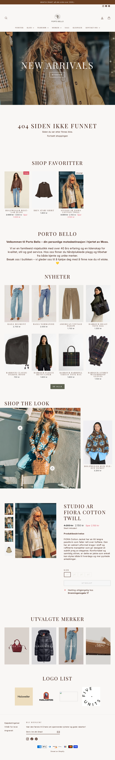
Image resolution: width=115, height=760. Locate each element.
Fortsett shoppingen (57, 136)
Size (66, 570)
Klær (29, 28)
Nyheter (19, 28)
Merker (56, 28)
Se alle (57, 386)
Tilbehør (42, 28)
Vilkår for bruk (11, 727)
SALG (67, 28)
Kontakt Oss (92, 28)
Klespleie (77, 28)
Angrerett (8, 731)
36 (74, 574)
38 (81, 574)
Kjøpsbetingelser (12, 723)
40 (88, 574)
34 (67, 574)
